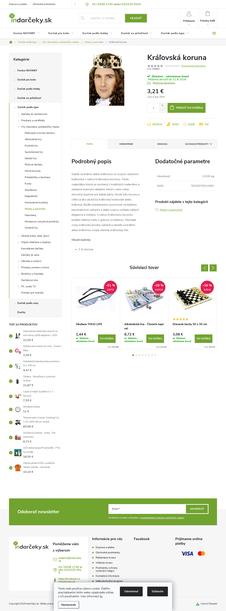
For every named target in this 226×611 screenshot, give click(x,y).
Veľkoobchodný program (109, 581)
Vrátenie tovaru (104, 562)
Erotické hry (31, 145)
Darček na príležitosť (29, 98)
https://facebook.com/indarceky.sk (69, 580)
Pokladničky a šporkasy (37, 177)
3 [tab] (139, 355)
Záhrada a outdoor (31, 261)
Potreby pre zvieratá (32, 292)
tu (101, 596)
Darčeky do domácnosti (34, 114)
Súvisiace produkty (197, 144)
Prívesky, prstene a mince (35, 267)
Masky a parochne (35, 209)
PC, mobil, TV (28, 286)
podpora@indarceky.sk (69, 559)
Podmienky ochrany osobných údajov (106, 569)
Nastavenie (68, 605)
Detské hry (31, 158)
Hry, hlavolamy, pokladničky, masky (40, 126)
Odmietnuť (131, 591)
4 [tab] (143, 355)
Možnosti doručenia (164, 83)
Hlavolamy (30, 215)
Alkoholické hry (33, 139)
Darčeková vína (29, 280)
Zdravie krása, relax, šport (35, 236)
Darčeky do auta (30, 255)
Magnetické (31, 196)
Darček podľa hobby (28, 89)
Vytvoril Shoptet (209, 603)
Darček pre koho (26, 79)
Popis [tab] (90, 144)
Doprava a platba (18, 4)
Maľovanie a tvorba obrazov (40, 133)
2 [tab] (136, 355)
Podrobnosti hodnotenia (193, 66)
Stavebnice (31, 190)
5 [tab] (146, 355)
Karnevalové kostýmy (36, 202)
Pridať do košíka (189, 108)
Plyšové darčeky (33, 164)
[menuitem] (26, 33)
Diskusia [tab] (162, 144)
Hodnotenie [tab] (126, 144)
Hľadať (136, 18)
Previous (204, 267)
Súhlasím (157, 591)
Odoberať (197, 509)
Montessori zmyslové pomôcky (42, 221)
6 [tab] (149, 355)
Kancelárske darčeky (32, 248)
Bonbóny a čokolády (32, 273)
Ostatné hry (31, 227)
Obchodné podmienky (44, 4)
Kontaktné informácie (107, 576)
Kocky (28, 183)
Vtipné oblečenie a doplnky (36, 242)
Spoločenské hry (34, 152)
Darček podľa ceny (27, 303)
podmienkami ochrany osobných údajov (162, 517)
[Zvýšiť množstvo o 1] (162, 105)
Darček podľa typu (28, 107)
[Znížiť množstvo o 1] (162, 110)
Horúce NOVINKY (27, 70)
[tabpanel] (96, 313)
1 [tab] (133, 355)
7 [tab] (152, 355)
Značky (21, 312)
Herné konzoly (33, 171)
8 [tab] (155, 355)
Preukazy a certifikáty (33, 120)
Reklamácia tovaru (106, 557)
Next (213, 267)
